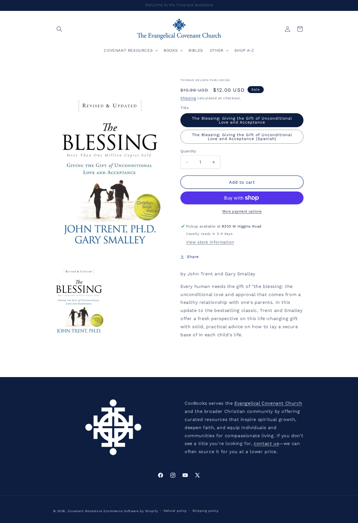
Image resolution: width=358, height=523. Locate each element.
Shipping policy (205, 511)
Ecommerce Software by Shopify (130, 511)
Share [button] (193, 256)
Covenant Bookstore (85, 511)
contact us (266, 443)
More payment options (242, 211)
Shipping (188, 98)
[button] (59, 29)
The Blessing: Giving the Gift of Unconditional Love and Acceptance (242, 120)
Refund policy (175, 511)
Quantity (188, 151)
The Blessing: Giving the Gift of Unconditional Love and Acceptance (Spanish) (242, 136)
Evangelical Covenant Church (268, 403)
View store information (210, 242)
